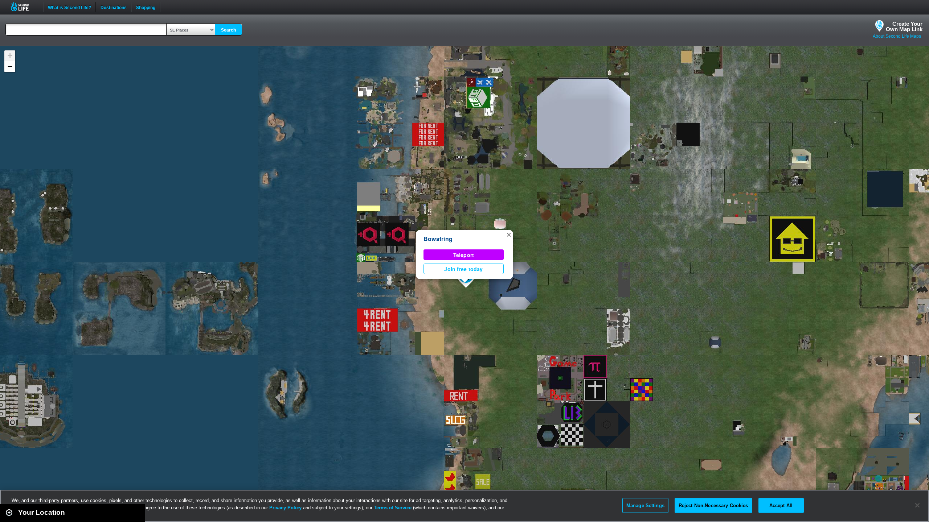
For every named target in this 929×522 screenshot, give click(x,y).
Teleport (463, 254)
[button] (508, 234)
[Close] (917, 505)
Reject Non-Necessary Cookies (713, 505)
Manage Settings (645, 505)
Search (228, 30)
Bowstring (438, 239)
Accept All (781, 505)
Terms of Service (393, 507)
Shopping (145, 7)
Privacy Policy (285, 507)
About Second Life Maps (897, 36)
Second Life (23, 7)
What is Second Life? (69, 7)
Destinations (114, 7)
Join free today (463, 269)
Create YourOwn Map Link (904, 26)
